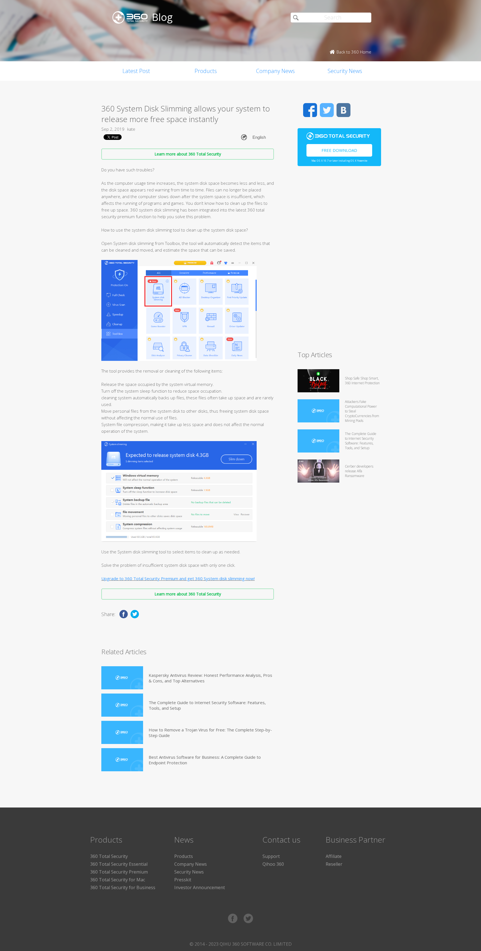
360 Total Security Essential (119, 864)
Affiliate (334, 856)
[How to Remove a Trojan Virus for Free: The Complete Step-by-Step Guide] (122, 732)
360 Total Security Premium (119, 872)
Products (206, 71)
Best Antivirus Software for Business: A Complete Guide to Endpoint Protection (205, 759)
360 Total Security (109, 856)
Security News (345, 71)
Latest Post (136, 71)
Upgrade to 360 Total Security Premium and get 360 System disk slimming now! (178, 578)
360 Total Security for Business (122, 887)
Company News (275, 71)
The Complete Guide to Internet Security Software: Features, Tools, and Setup (207, 705)
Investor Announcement (199, 887)
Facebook (310, 110)
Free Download (339, 150)
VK (343, 110)
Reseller (334, 864)
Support (271, 856)
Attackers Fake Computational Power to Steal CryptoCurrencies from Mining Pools (362, 411)
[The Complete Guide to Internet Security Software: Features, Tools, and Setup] (122, 705)
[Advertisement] (339, 260)
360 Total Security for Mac (117, 880)
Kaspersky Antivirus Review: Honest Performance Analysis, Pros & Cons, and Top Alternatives (210, 678)
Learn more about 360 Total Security (187, 154)
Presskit (182, 880)
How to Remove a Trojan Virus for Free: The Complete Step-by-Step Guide (210, 732)
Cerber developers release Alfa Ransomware (359, 471)
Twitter (327, 110)
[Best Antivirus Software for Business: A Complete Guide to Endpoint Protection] (122, 759)
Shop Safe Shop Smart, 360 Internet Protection (362, 380)
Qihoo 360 (273, 864)
